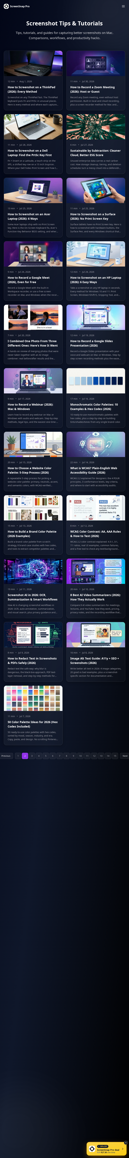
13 (101, 755)
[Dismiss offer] (126, 1143)
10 (80, 755)
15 (115, 755)
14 (108, 755)
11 (87, 755)
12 (94, 755)
